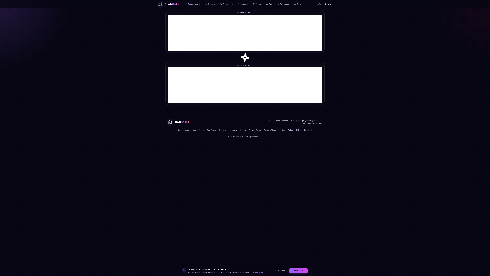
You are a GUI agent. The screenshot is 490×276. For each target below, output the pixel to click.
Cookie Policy (287, 130)
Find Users (284, 4)
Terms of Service (271, 130)
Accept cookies (298, 271)
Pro (270, 4)
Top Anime (228, 4)
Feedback (308, 130)
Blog (299, 4)
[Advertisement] (245, 33)
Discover (212, 4)
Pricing (243, 130)
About (258, 4)
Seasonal (244, 4)
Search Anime (194, 4)
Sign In (328, 4)
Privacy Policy (255, 130)
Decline (281, 271)
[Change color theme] (319, 4)
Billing (298, 130)
